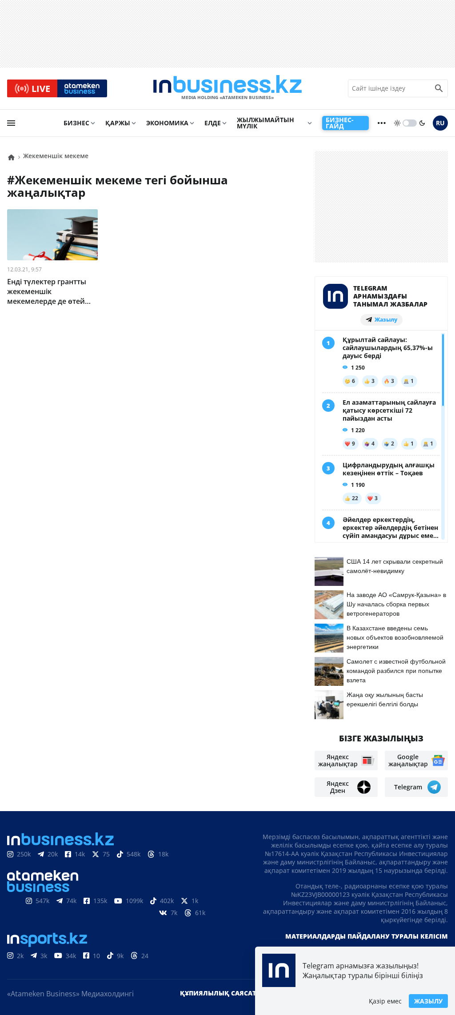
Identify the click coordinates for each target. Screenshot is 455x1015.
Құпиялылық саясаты (221, 993)
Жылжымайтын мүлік (265, 122)
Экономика (167, 123)
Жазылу (428, 1001)
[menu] (11, 123)
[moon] (422, 123)
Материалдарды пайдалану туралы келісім (366, 936)
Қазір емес (385, 1001)
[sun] (397, 123)
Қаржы (117, 123)
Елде (212, 123)
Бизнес (76, 123)
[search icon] (439, 88)
